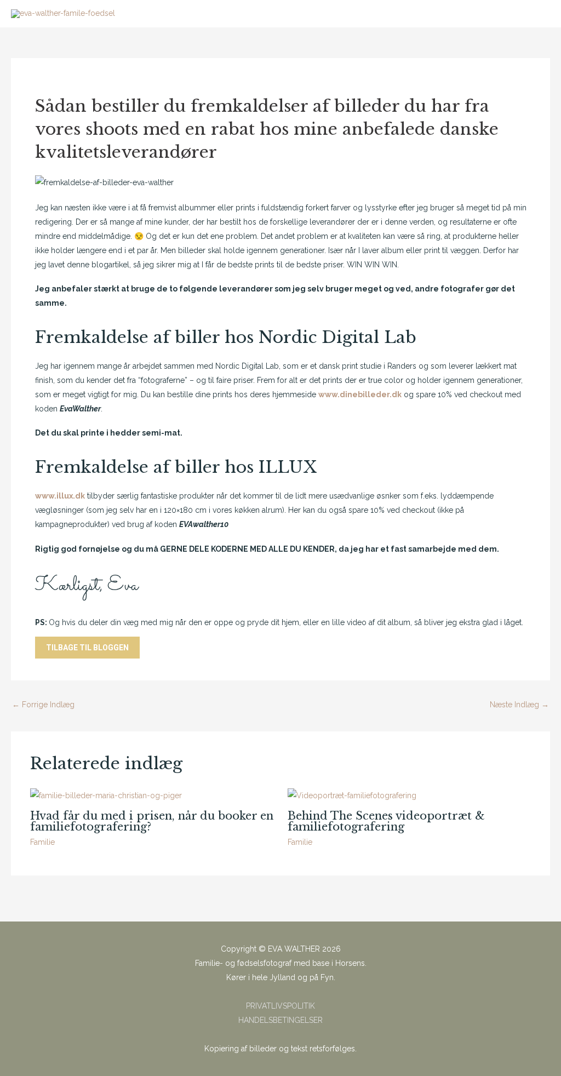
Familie (42, 842)
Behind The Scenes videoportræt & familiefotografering (386, 821)
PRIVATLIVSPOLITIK (280, 1005)
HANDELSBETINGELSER (280, 1020)
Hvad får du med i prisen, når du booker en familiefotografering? (151, 821)
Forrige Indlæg (43, 704)
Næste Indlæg (519, 704)
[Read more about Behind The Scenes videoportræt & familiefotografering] (352, 795)
